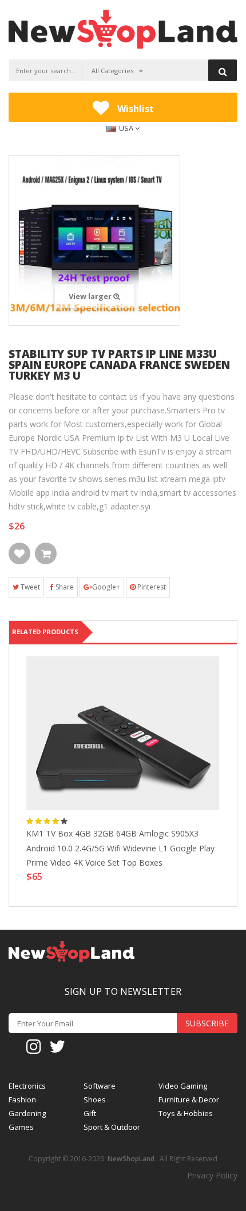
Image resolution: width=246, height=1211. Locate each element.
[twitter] (57, 1046)
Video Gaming (182, 1086)
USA (126, 128)
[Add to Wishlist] (19, 553)
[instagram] (34, 1046)
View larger (91, 296)
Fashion (22, 1100)
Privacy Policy (212, 1175)
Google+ (106, 587)
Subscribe (207, 1023)
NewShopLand (131, 1159)
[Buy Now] (46, 553)
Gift (90, 1113)
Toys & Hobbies (185, 1113)
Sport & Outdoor (112, 1127)
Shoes (95, 1100)
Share (64, 587)
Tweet (29, 587)
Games (21, 1127)
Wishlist (134, 108)
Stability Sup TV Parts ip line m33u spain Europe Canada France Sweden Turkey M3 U (119, 364)
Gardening (27, 1113)
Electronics (27, 1086)
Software (100, 1086)
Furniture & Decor (188, 1100)
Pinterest (151, 587)
